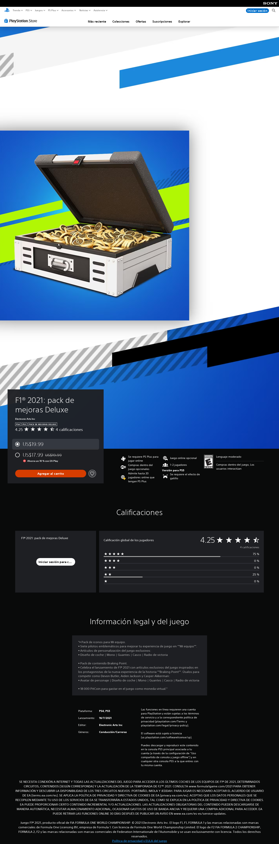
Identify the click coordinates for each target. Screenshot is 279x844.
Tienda (16, 10)
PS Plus (52, 10)
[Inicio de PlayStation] (7, 10)
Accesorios (67, 10)
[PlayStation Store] (21, 21)
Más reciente (97, 21)
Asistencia (99, 10)
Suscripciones (162, 21)
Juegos (39, 10)
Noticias (83, 10)
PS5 (28, 10)
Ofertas (141, 21)
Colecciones (120, 21)
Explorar (184, 21)
